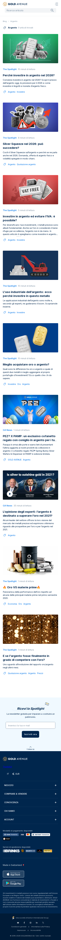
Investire (21, 92)
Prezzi (40, 673)
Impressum (21, 930)
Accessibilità (35, 930)
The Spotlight (10, 69)
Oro (19, 384)
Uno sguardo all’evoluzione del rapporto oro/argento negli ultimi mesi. (28, 666)
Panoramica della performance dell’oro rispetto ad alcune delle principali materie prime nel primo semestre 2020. (30, 595)
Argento (11, 92)
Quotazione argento (26, 164)
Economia (12, 604)
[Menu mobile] (56, 4)
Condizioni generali (18, 927)
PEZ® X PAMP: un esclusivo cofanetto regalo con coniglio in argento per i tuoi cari (30, 440)
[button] (30, 734)
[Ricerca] (52, 10)
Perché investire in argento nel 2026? (29, 75)
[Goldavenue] (15, 4)
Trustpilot (7, 766)
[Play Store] (13, 883)
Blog (5, 21)
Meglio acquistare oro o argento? (26, 364)
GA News (7, 430)
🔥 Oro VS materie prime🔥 (21, 587)
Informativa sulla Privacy (40, 927)
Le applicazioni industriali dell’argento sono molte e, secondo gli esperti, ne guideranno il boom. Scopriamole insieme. (30, 303)
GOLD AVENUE (15, 459)
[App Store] (13, 874)
